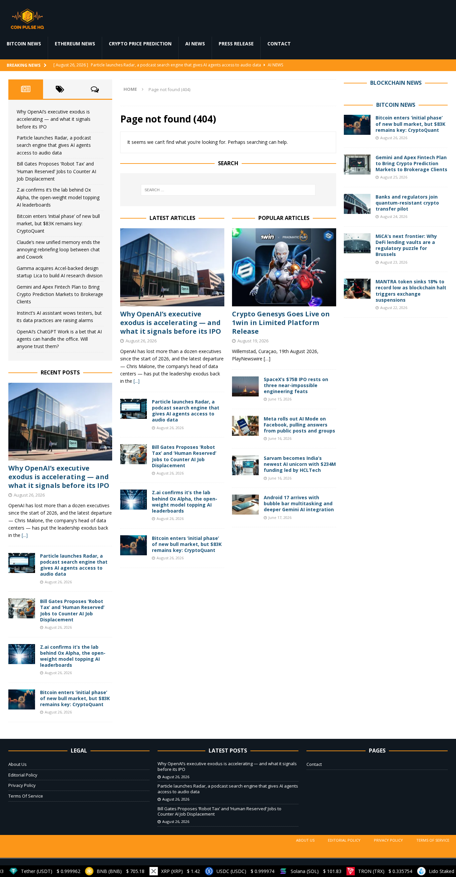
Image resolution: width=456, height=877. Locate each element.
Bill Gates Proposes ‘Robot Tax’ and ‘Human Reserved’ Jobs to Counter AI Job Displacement (184, 456)
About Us (17, 764)
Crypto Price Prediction (140, 43)
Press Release (236, 43)
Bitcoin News (24, 43)
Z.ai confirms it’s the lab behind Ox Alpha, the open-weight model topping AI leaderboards (184, 501)
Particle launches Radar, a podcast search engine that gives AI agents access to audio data (185, 410)
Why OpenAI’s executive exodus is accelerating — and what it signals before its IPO (170, 322)
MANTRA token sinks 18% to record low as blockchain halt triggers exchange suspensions (411, 290)
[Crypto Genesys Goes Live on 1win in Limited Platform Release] (284, 267)
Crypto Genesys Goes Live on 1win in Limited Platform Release (281, 322)
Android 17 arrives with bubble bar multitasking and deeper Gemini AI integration (299, 503)
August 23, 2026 (393, 262)
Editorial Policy (22, 775)
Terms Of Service (25, 796)
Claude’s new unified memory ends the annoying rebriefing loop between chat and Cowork (58, 249)
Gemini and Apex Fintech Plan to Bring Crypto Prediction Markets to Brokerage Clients (60, 294)
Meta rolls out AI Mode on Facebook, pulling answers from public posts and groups (299, 424)
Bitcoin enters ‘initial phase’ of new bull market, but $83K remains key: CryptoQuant (187, 544)
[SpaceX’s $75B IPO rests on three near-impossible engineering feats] (245, 386)
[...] (137, 381)
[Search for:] (228, 190)
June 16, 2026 (279, 438)
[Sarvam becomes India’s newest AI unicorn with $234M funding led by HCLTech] (245, 465)
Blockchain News (396, 82)
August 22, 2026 (393, 307)
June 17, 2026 (279, 517)
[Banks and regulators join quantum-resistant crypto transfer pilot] (357, 204)
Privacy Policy (22, 785)
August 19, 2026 (252, 341)
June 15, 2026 (279, 398)
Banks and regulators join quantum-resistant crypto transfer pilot (407, 203)
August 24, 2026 (393, 216)
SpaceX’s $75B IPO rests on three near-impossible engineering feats (296, 385)
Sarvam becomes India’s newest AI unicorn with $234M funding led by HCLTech (300, 464)
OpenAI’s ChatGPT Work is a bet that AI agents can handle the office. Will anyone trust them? (59, 339)
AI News (195, 43)
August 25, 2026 (393, 177)
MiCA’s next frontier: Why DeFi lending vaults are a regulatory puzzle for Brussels (406, 245)
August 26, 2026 (141, 341)
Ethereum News (75, 43)
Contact (279, 43)
